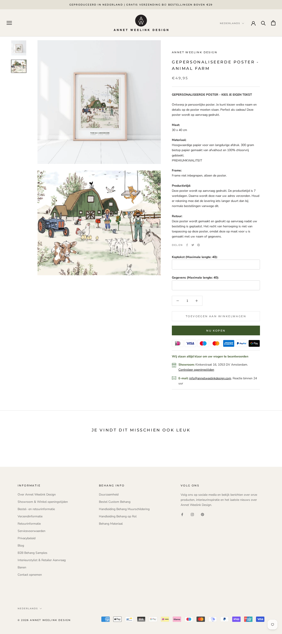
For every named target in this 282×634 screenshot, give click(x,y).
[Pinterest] (198, 245)
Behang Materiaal (111, 524)
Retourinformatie (29, 524)
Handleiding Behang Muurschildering (124, 509)
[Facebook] (187, 245)
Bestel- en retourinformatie (36, 509)
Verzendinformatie (30, 516)
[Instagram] (192, 514)
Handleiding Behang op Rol (118, 516)
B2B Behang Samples (32, 553)
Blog (21, 545)
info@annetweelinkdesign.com (210, 378)
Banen (22, 567)
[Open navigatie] (9, 23)
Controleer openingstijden (196, 370)
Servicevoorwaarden (31, 531)
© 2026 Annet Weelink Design (44, 620)
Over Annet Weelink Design (37, 494)
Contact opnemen (30, 575)
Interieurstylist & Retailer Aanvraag (42, 560)
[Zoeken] (263, 23)
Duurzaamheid (109, 494)
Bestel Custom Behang (114, 502)
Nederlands (28, 608)
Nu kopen (215, 330)
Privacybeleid (26, 538)
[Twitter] (192, 245)
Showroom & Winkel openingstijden (43, 502)
